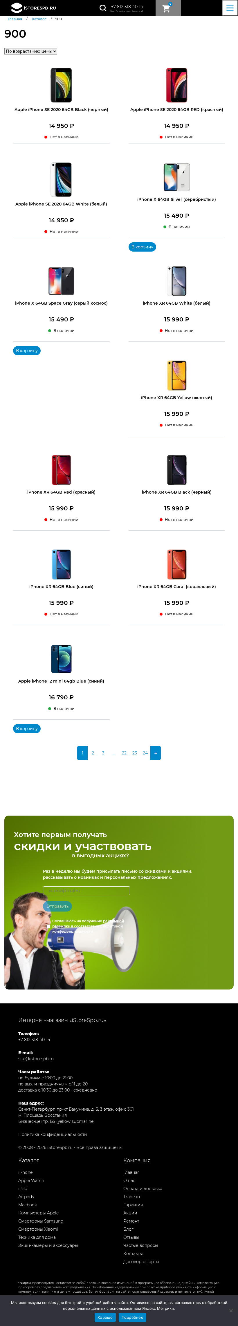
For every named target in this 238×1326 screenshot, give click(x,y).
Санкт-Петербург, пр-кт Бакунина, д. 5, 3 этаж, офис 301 (76, 1109)
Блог (128, 1229)
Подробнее (132, 1317)
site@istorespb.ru (36, 1058)
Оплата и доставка (142, 1188)
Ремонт (131, 1221)
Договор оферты (141, 1261)
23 (134, 753)
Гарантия (133, 1204)
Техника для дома (37, 1237)
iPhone (25, 1172)
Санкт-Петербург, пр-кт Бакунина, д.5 (126, 11)
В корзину (142, 247)
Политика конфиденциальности (52, 1134)
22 (124, 753)
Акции (130, 1213)
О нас (129, 1180)
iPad (22, 1188)
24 (145, 753)
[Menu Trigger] (230, 8)
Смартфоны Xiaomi (38, 1229)
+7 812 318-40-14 (127, 6)
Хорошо (105, 1317)
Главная (131, 1172)
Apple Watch (31, 1180)
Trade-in (131, 1196)
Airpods (26, 1196)
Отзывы (131, 1237)
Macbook (27, 1204)
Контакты (133, 1253)
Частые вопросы (140, 1245)
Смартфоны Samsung (41, 1221)
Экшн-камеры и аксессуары (48, 1245)
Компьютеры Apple (38, 1213)
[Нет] (231, 1311)
